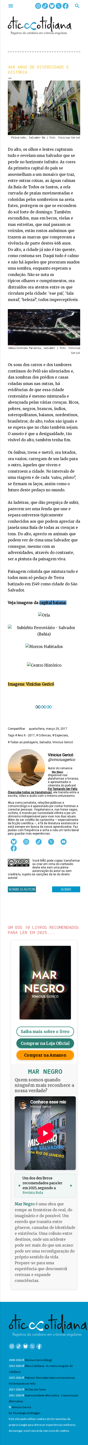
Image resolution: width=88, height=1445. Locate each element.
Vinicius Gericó (62, 742)
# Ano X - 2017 (25, 735)
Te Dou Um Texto (35, 1389)
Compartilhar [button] (16, 728)
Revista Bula (32, 1192)
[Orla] (44, 615)
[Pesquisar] (77, 6)
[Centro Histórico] (44, 665)
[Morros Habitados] (44, 646)
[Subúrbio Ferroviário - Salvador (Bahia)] (44, 634)
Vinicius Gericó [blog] (38, 1360)
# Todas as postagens (23, 742)
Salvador (45, 742)
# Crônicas (43, 735)
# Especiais (60, 735)
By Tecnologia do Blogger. (25, 1413)
